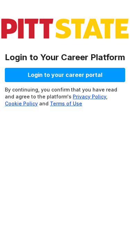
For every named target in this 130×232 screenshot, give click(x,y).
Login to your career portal (65, 74)
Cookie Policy (21, 103)
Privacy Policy (89, 96)
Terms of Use (66, 103)
